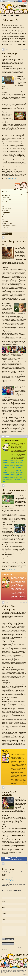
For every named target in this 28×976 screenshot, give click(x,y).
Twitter (21, 1)
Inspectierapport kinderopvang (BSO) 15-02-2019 (13, 470)
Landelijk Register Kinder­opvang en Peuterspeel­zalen (17, 446)
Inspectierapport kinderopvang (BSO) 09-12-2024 (13, 460)
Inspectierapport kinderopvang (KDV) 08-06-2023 (13, 465)
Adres (3, 901)
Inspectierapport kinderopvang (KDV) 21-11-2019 (13, 469)
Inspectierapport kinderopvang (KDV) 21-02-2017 (13, 476)
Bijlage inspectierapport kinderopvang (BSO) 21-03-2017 (14, 481)
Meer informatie (6, 436)
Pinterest (25, 1)
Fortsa (18, 971)
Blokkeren (9, 1)
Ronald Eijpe (3, 972)
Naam (3, 896)
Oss (10, 233)
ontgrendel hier (4, 949)
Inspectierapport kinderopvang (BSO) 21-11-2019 (13, 467)
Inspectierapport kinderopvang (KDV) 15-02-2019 (13, 472)
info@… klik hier (9, 880)
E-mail (3, 919)
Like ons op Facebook (16, 857)
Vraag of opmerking (6, 925)
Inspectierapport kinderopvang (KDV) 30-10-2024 (13, 462)
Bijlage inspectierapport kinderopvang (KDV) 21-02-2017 (14, 479)
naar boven (22, 49)
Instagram (27, 1)
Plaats (3, 907)
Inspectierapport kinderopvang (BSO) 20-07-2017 (13, 477)
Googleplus (23, 1)
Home (4, 15)
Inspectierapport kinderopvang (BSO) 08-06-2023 (13, 464)
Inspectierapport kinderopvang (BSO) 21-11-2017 (13, 474)
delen (7, 49)
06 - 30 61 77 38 (12, 569)
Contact (17, 15)
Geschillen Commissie (11, 178)
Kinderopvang (5, 233)
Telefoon (4, 913)
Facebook (19, 1)
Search (26, 15)
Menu (11, 15)
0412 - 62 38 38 (9, 878)
